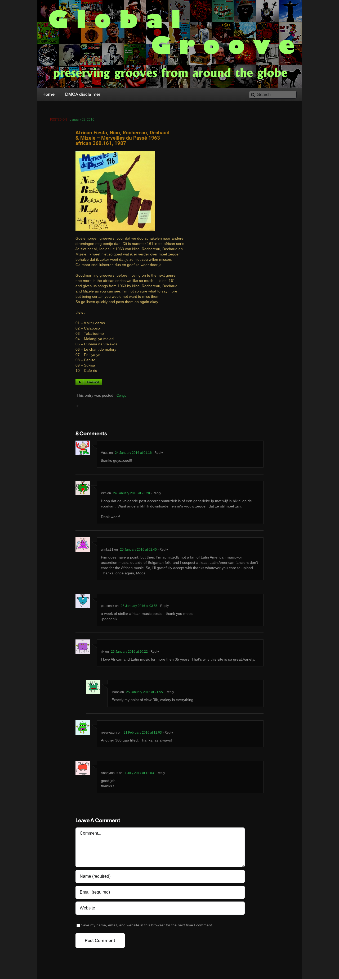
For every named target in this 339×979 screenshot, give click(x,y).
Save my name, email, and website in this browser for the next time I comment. (147, 925)
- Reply (157, 453)
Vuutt (104, 453)
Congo (121, 395)
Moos (115, 692)
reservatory (109, 732)
